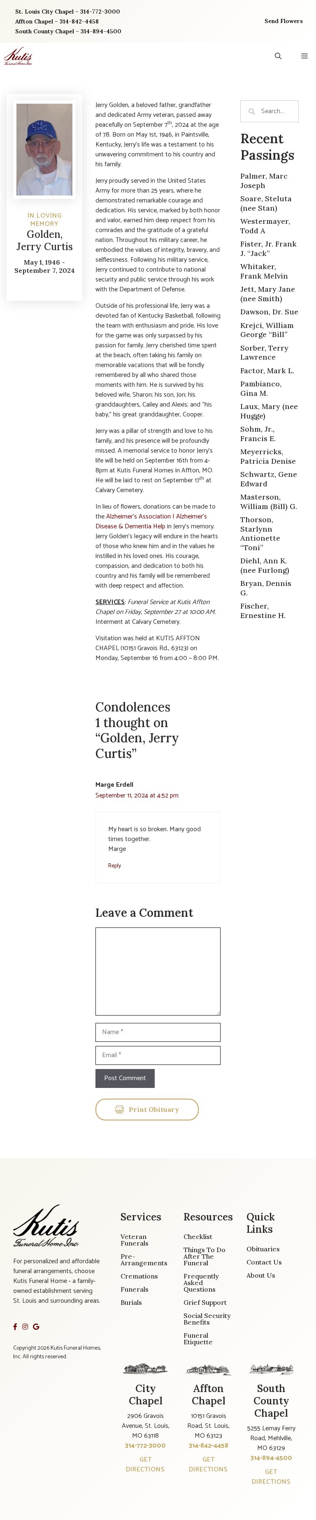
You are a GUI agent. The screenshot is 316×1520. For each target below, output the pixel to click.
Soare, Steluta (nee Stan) (266, 203)
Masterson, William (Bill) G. (268, 501)
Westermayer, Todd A (265, 225)
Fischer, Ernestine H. (263, 610)
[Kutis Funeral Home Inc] (18, 56)
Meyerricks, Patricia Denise (268, 456)
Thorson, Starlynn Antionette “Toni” (260, 533)
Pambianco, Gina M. (260, 388)
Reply (114, 865)
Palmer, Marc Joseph (264, 180)
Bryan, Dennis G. (265, 588)
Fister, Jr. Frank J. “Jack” (268, 248)
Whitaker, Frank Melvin (264, 271)
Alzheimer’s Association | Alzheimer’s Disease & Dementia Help (151, 521)
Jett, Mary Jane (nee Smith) (267, 293)
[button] (278, 56)
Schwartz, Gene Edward (268, 478)
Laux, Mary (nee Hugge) (269, 411)
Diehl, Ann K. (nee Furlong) (264, 565)
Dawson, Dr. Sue (269, 311)
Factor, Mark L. (267, 370)
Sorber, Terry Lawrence (264, 352)
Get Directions (145, 1464)
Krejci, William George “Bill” (267, 330)
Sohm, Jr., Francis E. (258, 433)
